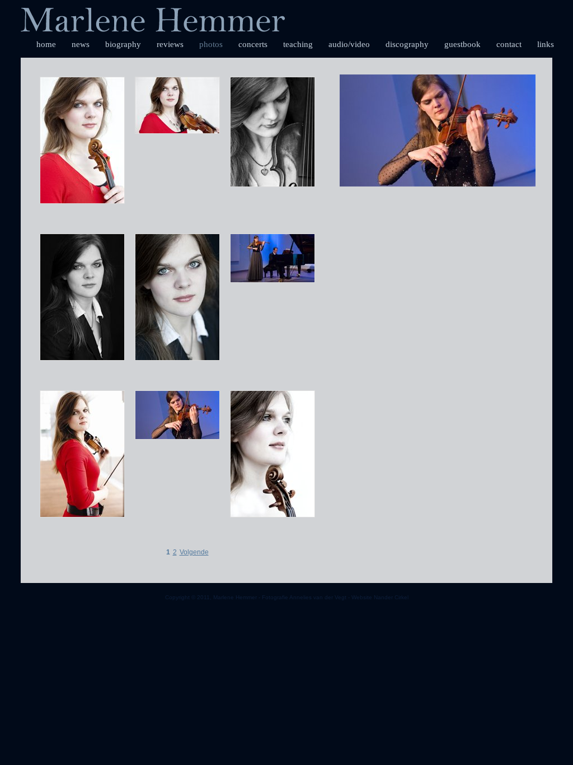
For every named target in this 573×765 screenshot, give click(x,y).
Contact (509, 44)
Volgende (194, 552)
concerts (252, 44)
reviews (170, 44)
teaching (298, 44)
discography (407, 44)
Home (46, 44)
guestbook (462, 44)
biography (123, 44)
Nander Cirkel (391, 597)
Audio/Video (349, 44)
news (81, 44)
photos (211, 44)
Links (545, 44)
